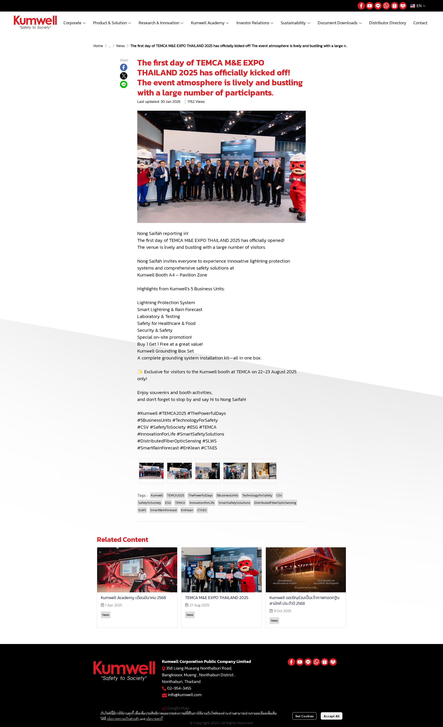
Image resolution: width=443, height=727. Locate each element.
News (120, 45)
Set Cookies (304, 716)
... (110, 45)
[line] (378, 5)
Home (98, 45)
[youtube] (369, 5)
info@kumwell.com (184, 694)
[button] (418, 5)
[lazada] (403, 5)
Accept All (331, 716)
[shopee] (394, 5)
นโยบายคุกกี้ (154, 719)
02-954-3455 (179, 688)
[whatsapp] (386, 5)
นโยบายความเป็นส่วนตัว (123, 719)
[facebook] (361, 5)
